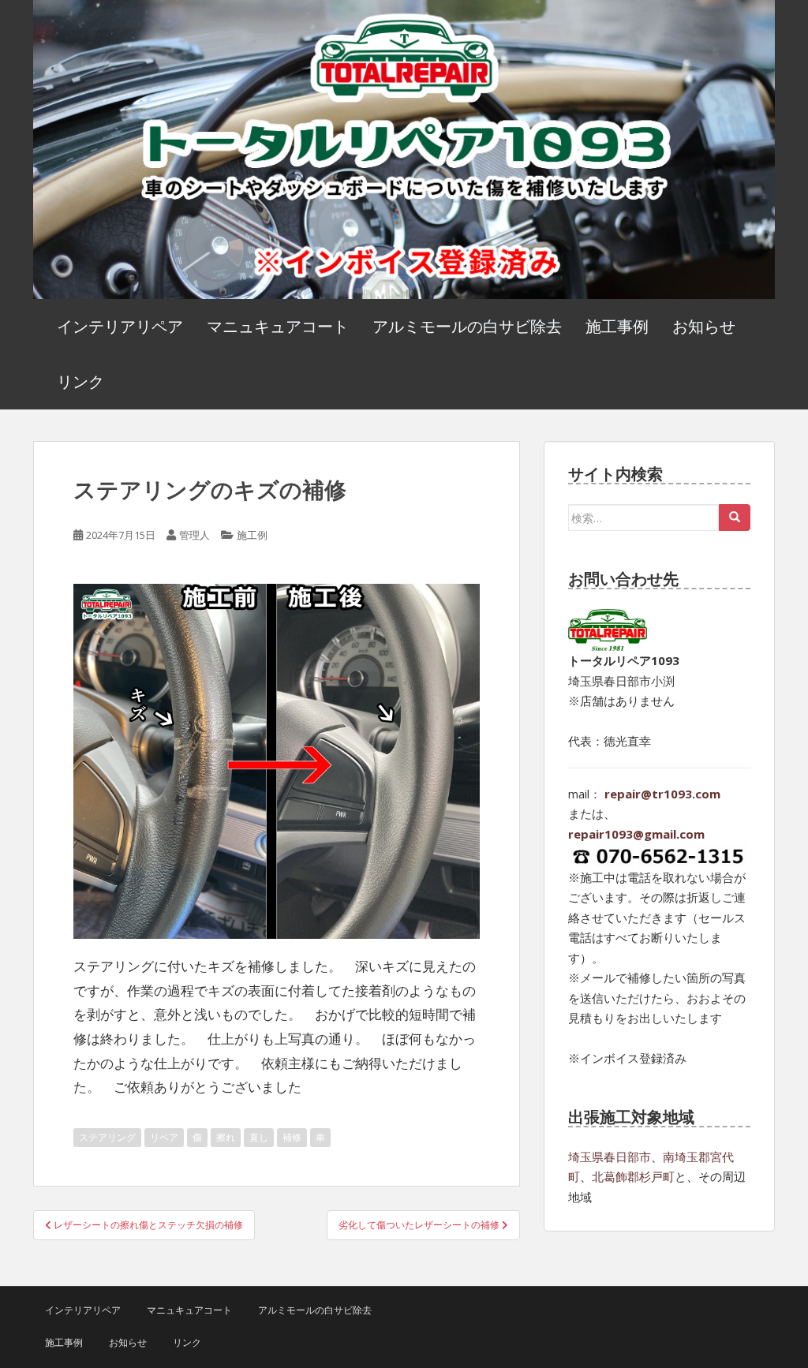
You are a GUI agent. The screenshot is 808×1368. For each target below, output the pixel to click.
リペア (164, 1137)
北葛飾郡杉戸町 (633, 1176)
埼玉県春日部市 (609, 1156)
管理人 (194, 535)
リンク (80, 381)
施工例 (252, 535)
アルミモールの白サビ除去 (467, 326)
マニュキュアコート (278, 326)
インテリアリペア (120, 326)
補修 (291, 1137)
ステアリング (107, 1137)
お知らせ (703, 326)
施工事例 (617, 326)
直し (258, 1137)
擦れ (225, 1137)
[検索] (734, 517)
